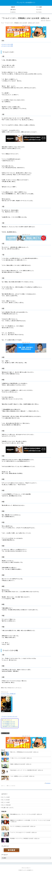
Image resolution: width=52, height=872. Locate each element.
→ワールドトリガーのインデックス (9, 716)
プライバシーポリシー (26, 867)
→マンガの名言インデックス (8, 723)
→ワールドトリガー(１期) (7, 44)
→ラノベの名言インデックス (8, 724)
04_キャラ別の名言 (5, 733)
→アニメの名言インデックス (8, 721)
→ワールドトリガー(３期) (7, 46)
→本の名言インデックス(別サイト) (10, 726)
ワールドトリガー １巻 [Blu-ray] (8, 693)
